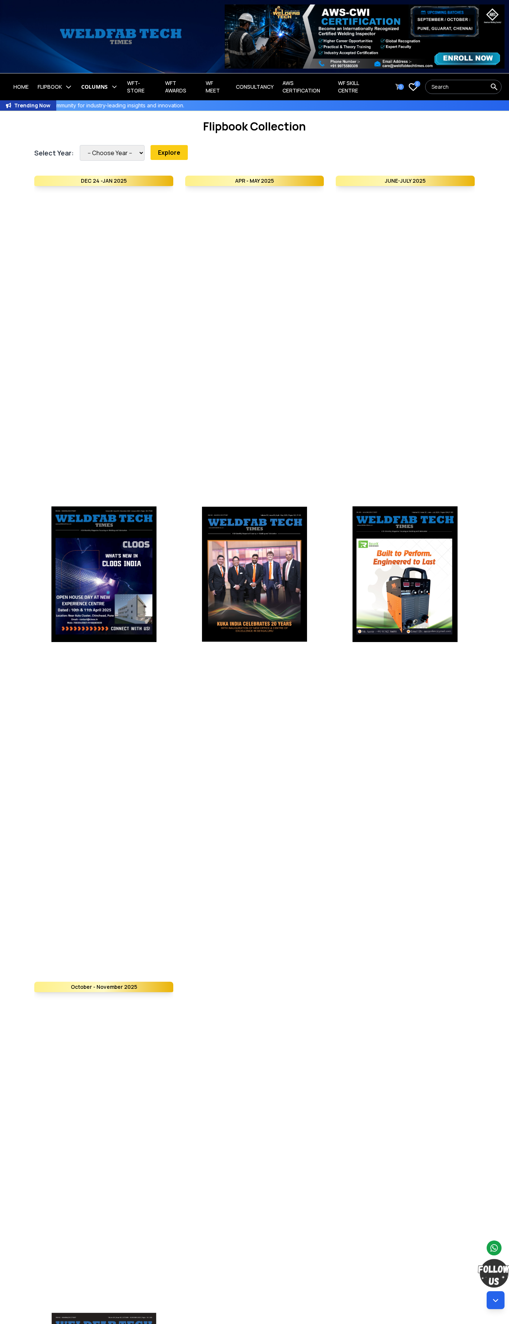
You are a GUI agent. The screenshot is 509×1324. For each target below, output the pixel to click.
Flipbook (50, 86)
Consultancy (255, 86)
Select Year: (54, 152)
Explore (169, 152)
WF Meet (213, 86)
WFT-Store (136, 86)
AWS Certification (301, 86)
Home (21, 86)
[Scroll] (496, 1300)
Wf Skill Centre (348, 86)
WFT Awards (175, 86)
